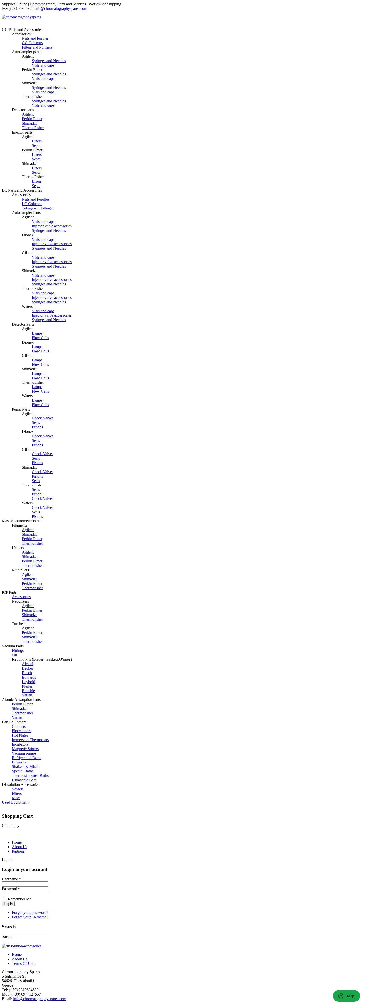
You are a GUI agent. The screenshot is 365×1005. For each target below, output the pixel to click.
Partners (18, 851)
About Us (19, 847)
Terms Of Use (23, 963)
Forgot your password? (30, 912)
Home (17, 842)
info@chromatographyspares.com (60, 8)
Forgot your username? (30, 917)
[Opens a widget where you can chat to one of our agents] (346, 996)
